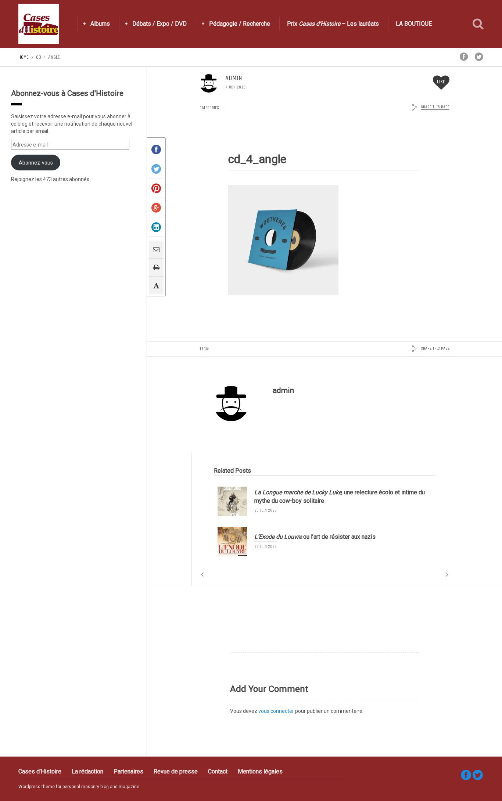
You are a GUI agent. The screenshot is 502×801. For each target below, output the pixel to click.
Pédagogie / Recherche (239, 23)
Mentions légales (260, 771)
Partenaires (128, 771)
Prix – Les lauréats (333, 23)
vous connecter (276, 711)
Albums (100, 23)
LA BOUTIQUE (414, 23)
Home (23, 57)
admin (233, 78)
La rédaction (87, 771)
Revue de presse (176, 771)
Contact (217, 771)
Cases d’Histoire (39, 771)
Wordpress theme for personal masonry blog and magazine (78, 786)
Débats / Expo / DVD (159, 23)
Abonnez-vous (36, 163)
